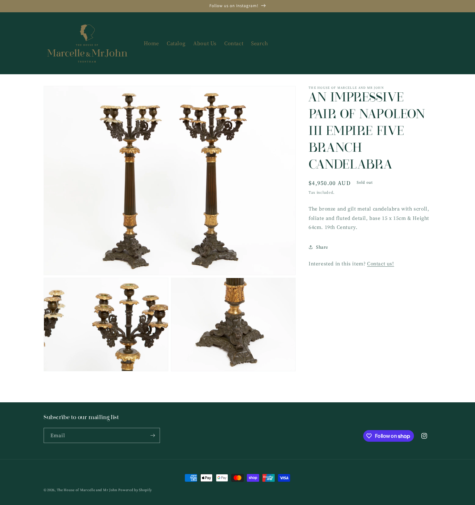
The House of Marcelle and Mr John (87, 490)
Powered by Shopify (135, 490)
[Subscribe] (152, 435)
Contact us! (380, 263)
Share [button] (322, 247)
